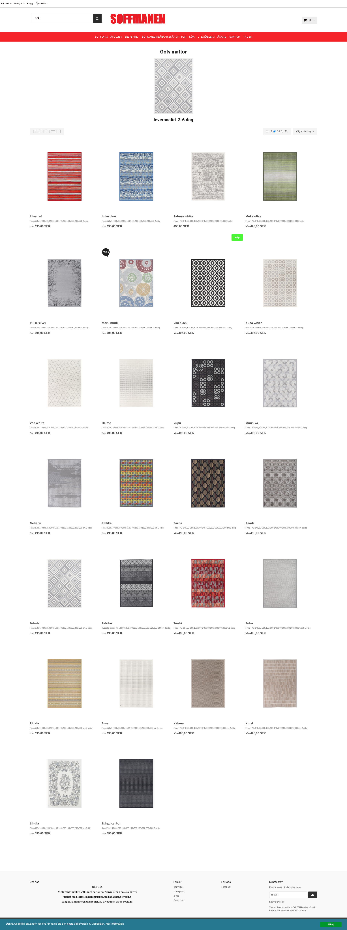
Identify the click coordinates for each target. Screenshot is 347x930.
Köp (237, 237)
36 (278, 131)
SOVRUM (234, 36)
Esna (105, 723)
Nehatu (35, 523)
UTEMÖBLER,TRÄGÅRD (212, 36)
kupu (177, 423)
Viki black (180, 323)
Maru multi (110, 323)
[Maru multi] (106, 252)
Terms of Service (293, 910)
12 (270, 131)
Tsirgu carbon (111, 823)
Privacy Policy (275, 910)
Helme (106, 423)
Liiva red (36, 216)
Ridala (34, 723)
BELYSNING (132, 36)
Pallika (107, 523)
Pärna (178, 523)
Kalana (179, 723)
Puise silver (38, 323)
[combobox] (305, 131)
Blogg (30, 3)
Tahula (35, 623)
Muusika (251, 423)
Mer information (115, 923)
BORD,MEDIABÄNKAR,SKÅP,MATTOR (164, 36)
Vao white (37, 423)
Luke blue (109, 216)
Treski (178, 623)
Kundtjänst (19, 3)
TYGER (247, 36)
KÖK (191, 36)
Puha (249, 623)
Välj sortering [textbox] (303, 131)
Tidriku (107, 623)
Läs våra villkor (276, 902)
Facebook (226, 887)
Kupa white (253, 323)
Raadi (249, 523)
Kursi (249, 723)
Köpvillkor (6, 3)
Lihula (34, 823)
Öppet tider (41, 3)
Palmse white (183, 216)
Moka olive (253, 216)
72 (286, 131)
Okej (331, 924)
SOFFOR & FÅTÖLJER (108, 36)
